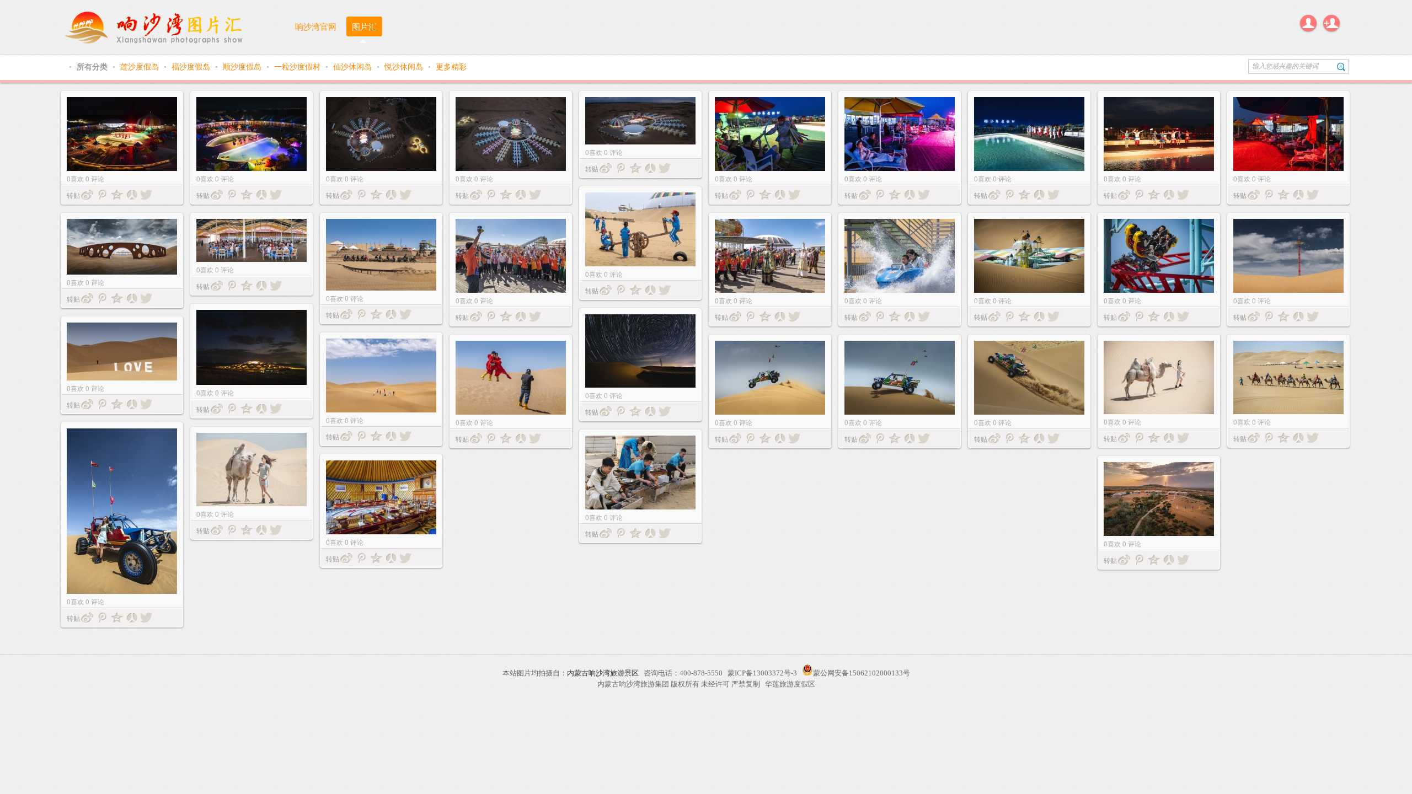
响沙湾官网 (315, 26)
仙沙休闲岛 (353, 66)
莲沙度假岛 (140, 66)
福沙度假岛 (192, 66)
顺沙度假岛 (243, 66)
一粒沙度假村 (298, 66)
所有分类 (93, 66)
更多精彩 (451, 66)
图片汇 (364, 26)
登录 (1308, 23)
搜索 (1341, 66)
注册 (1331, 23)
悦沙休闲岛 (404, 66)
